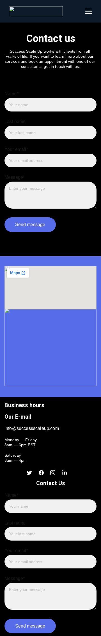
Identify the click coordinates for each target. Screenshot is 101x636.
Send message (30, 224)
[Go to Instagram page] (52, 472)
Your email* (16, 149)
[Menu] (88, 11)
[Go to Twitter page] (29, 472)
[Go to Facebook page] (41, 472)
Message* (14, 177)
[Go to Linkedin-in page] (64, 472)
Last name (15, 121)
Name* (11, 93)
